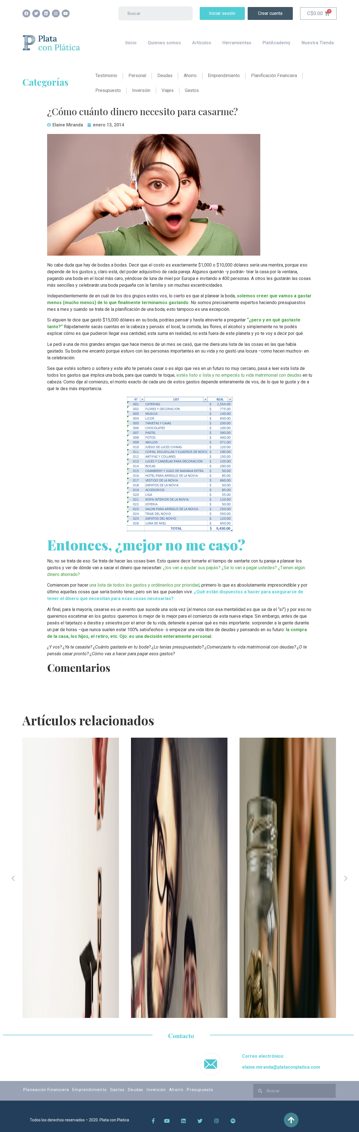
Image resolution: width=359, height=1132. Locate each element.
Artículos (201, 42)
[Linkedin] (46, 13)
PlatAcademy (276, 42)
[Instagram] (56, 13)
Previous (13, 878)
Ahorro (176, 1089)
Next (346, 878)
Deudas (135, 1089)
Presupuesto (200, 1089)
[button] (222, 13)
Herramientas (236, 42)
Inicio (131, 42)
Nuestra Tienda (318, 42)
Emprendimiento (89, 1089)
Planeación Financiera (46, 1089)
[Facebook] (26, 13)
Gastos (117, 1089)
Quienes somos (164, 42)
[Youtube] (66, 13)
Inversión (156, 1089)
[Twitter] (36, 13)
